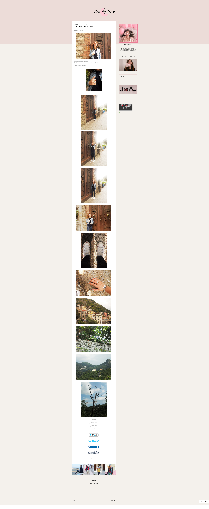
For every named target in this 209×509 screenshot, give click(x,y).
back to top (203, 501)
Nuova (73, 500)
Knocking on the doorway (85, 27)
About (94, 2)
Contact (108, 2)
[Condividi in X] (92, 460)
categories (100, 2)
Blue (79, 24)
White (86, 24)
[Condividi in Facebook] (91, 460)
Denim (82, 24)
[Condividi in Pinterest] (94, 460)
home (89, 2)
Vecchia (113, 500)
